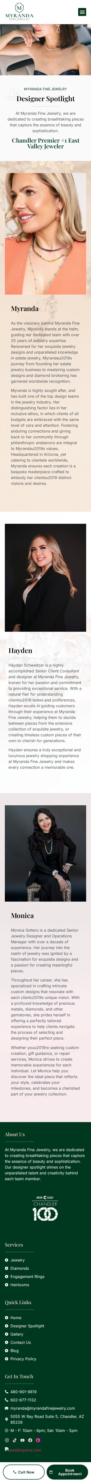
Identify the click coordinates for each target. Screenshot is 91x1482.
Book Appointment (70, 1472)
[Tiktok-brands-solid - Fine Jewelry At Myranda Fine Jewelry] (15, 1440)
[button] (82, 12)
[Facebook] (30, 1440)
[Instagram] (7, 1440)
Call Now (26, 1472)
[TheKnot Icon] (38, 1440)
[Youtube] (22, 1440)
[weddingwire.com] (45, 1450)
